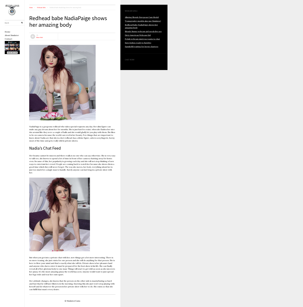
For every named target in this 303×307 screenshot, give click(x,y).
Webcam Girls (41, 7)
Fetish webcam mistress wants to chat (142, 39)
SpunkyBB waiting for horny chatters (141, 46)
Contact (8, 39)
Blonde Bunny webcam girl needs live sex (143, 31)
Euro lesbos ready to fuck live (138, 43)
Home (7, 32)
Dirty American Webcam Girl (138, 35)
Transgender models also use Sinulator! (143, 21)
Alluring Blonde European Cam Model (142, 17)
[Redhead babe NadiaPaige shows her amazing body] (62, 120)
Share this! (39, 37)
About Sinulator (12, 35)
